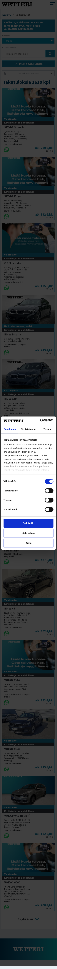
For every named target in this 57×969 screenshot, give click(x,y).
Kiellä (28, 543)
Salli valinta (28, 533)
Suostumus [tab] (10, 429)
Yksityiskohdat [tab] (28, 429)
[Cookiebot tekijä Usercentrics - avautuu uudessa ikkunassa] (40, 421)
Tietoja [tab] (47, 429)
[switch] (49, 490)
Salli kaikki (28, 523)
